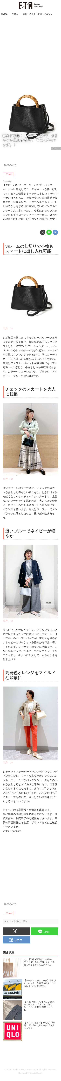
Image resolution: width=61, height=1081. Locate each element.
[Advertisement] (30, 46)
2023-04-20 (10, 165)
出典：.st (56, 148)
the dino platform (34, 1073)
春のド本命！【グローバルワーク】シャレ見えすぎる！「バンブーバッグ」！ (30, 140)
